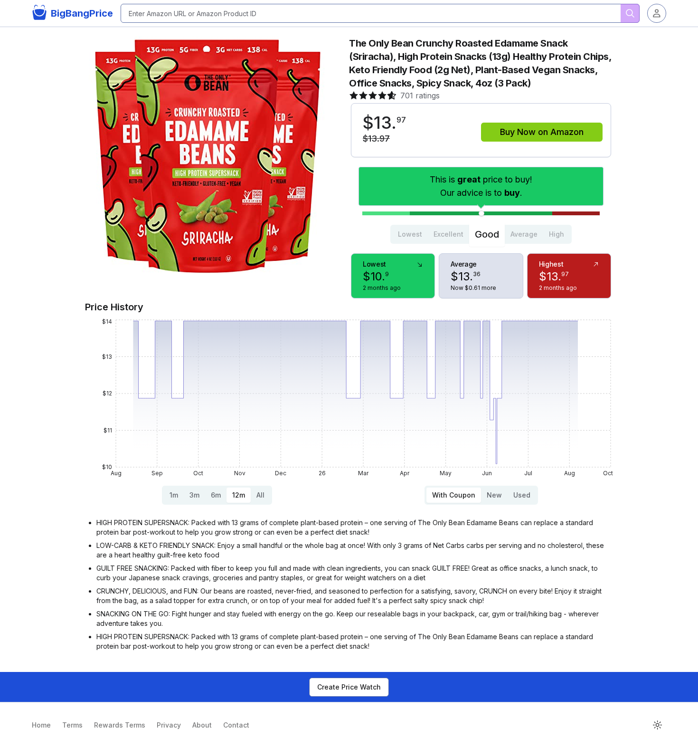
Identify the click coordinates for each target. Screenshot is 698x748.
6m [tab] (216, 495)
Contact (236, 725)
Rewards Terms (119, 725)
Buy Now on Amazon (542, 132)
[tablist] (481, 234)
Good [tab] (487, 234)
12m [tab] (238, 495)
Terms (72, 725)
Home (41, 725)
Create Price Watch (349, 687)
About (202, 725)
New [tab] (494, 495)
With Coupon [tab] (453, 495)
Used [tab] (521, 495)
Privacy (169, 725)
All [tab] (260, 495)
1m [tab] (174, 495)
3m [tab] (194, 495)
